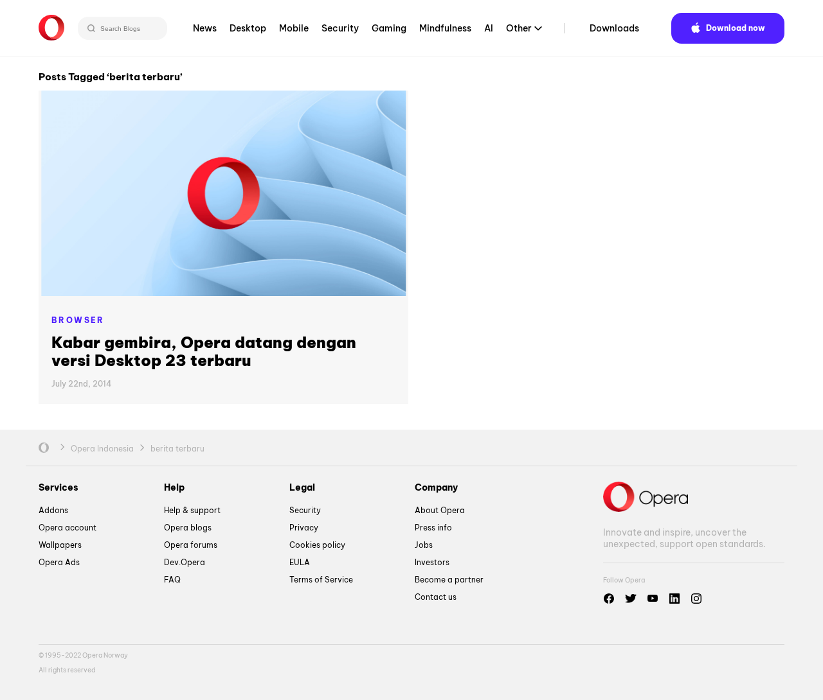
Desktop (248, 28)
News (205, 28)
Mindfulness (445, 28)
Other (519, 28)
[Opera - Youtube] (652, 598)
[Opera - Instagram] (696, 598)
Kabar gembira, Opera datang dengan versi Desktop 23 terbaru (203, 351)
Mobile (294, 28)
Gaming (389, 28)
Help (174, 487)
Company (436, 487)
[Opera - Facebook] (609, 598)
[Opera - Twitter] (630, 598)
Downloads (614, 28)
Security (340, 28)
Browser (78, 320)
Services (58, 487)
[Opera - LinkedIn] (674, 598)
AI (488, 28)
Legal (302, 487)
